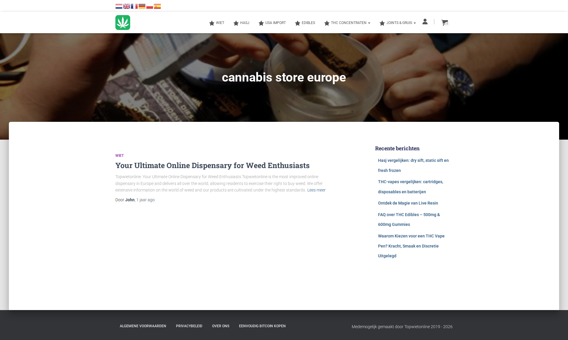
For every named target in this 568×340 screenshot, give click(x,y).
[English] (127, 6)
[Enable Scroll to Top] (556, 328)
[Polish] (150, 6)
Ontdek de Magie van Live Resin (408, 203)
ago (145, 199)
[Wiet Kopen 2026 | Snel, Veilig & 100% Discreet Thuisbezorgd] (123, 22)
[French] (134, 6)
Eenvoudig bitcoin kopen (262, 326)
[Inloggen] (425, 21)
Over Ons (220, 326)
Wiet (119, 156)
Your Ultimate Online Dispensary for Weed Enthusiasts (212, 165)
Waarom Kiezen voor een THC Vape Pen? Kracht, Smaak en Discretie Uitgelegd (411, 246)
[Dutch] (119, 6)
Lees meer (316, 190)
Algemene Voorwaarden (143, 326)
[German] (142, 6)
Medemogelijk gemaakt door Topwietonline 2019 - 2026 (402, 326)
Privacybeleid (189, 326)
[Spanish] (158, 6)
